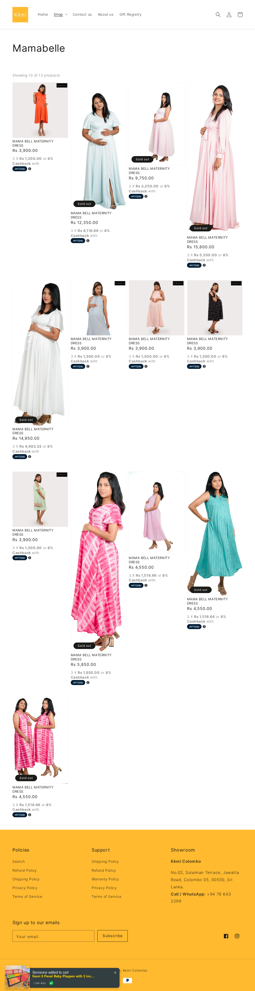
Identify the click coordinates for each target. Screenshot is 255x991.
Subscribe (113, 935)
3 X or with (32, 161)
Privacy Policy (24, 888)
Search (18, 861)
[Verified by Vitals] (51, 979)
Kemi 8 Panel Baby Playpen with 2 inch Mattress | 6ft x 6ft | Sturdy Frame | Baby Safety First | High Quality (63, 972)
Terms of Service (27, 896)
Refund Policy (24, 870)
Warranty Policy (105, 879)
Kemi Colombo (135, 970)
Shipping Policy (26, 879)
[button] (218, 14)
